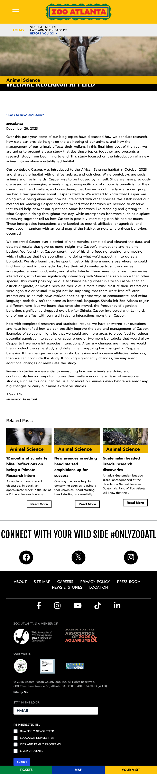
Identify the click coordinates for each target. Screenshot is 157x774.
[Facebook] (39, 605)
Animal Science (23, 80)
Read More (39, 504)
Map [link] (78, 769)
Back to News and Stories (25, 115)
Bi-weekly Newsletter (37, 731)
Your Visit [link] (131, 769)
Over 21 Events (31, 751)
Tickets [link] (26, 769)
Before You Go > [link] (43, 33)
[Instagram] (57, 605)
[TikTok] (97, 605)
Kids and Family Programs (40, 744)
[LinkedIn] (117, 605)
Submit (22, 762)
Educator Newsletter (37, 738)
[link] (78, 11)
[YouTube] (77, 605)
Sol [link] (26, 692)
